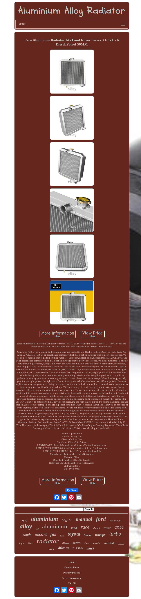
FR (74, 583)
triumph (100, 535)
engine (67, 520)
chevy (86, 543)
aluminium (44, 518)
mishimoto (115, 520)
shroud (96, 528)
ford (101, 519)
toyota (74, 534)
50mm (30, 543)
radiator (48, 541)
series (76, 543)
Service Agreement (72, 578)
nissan (78, 548)
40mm (63, 548)
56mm (87, 535)
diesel (62, 536)
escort (41, 534)
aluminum (54, 526)
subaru (121, 544)
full (37, 529)
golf (24, 520)
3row (51, 548)
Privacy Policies (71, 572)
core (119, 527)
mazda (96, 543)
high (21, 543)
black (90, 548)
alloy (26, 526)
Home (72, 562)
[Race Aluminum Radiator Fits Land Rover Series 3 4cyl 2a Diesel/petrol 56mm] (72, 72)
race (85, 527)
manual (84, 519)
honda (27, 535)
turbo (115, 534)
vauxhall (109, 543)
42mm (65, 543)
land (74, 528)
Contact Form (71, 567)
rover (107, 528)
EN (69, 583)
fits (53, 534)
